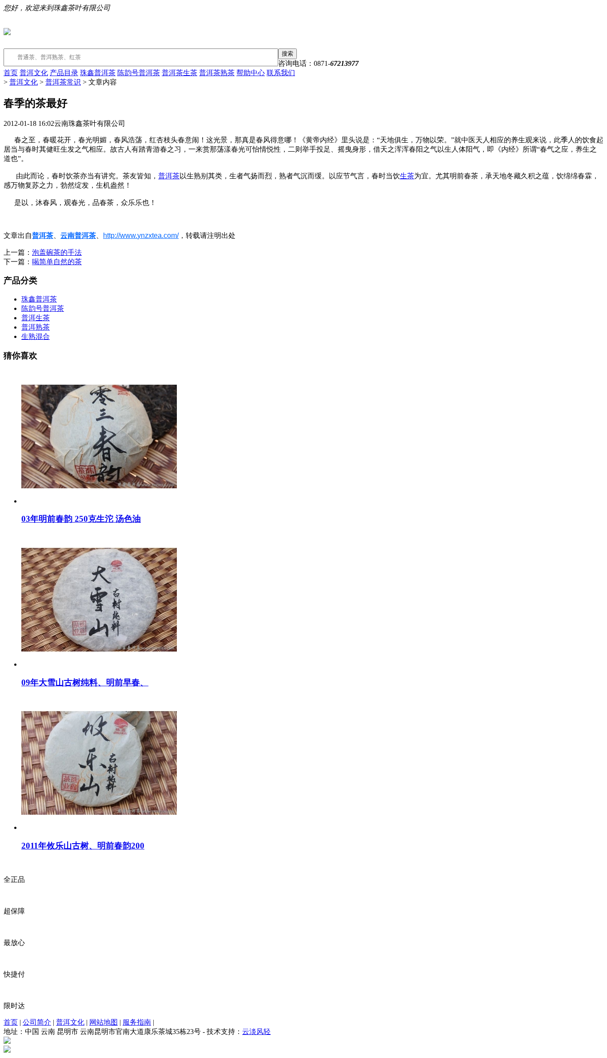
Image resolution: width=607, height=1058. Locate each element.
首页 (11, 72)
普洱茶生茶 (179, 72)
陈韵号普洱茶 (138, 72)
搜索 (287, 53)
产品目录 (64, 72)
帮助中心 (250, 72)
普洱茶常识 (63, 82)
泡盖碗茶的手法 (57, 252)
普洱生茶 (35, 318)
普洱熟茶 (35, 327)
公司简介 (37, 1022)
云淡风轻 (256, 1031)
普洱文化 (34, 72)
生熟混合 (35, 336)
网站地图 (103, 1022)
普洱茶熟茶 (217, 72)
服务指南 (137, 1022)
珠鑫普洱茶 (98, 72)
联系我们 (281, 72)
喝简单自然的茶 (57, 262)
